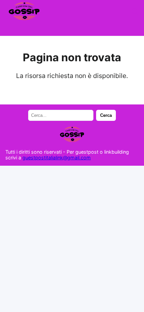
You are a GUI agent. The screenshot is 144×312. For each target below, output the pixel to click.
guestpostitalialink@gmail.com (56, 157)
